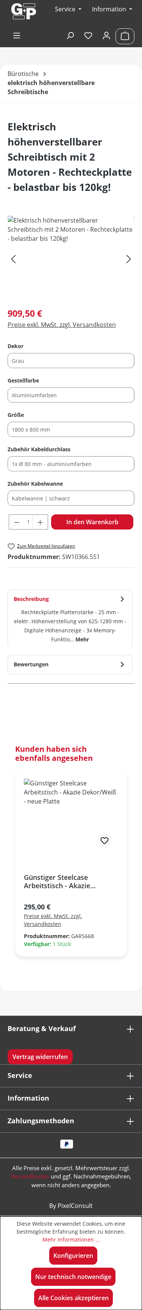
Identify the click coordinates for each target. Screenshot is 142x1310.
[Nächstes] (128, 258)
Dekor (15, 346)
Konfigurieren (73, 1255)
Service (20, 1075)
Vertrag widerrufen (40, 1057)
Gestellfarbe (23, 380)
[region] (71, 258)
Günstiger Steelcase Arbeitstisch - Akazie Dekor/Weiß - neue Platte (65, 881)
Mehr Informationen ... (71, 1239)
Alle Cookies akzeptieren (73, 1298)
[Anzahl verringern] (17, 522)
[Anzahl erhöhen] (40, 522)
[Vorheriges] (13, 258)
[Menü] (17, 35)
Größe (16, 414)
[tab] (70, 619)
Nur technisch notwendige (73, 1277)
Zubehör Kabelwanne (35, 483)
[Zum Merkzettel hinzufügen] (104, 840)
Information (110, 9)
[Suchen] (70, 35)
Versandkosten (30, 1176)
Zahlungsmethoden (41, 1120)
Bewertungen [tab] (31, 664)
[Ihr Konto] (106, 35)
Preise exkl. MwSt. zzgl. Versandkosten (62, 325)
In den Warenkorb (92, 522)
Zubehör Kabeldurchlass (39, 449)
